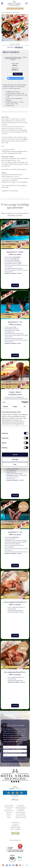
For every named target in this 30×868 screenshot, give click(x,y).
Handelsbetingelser (20, 807)
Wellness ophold (9, 805)
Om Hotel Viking (20, 814)
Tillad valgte (15, 459)
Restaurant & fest (9, 810)
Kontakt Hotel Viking (20, 817)
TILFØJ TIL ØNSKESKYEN (16, 78)
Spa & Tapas (16, 12)
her (26, 169)
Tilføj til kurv (17, 74)
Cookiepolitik (20, 810)
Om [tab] (25, 406)
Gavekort (9, 814)
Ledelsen (9, 816)
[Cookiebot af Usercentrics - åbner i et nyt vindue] (21, 402)
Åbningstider (20, 805)
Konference (9, 809)
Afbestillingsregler (20, 812)
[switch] (26, 438)
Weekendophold (9, 807)
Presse (9, 817)
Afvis (15, 464)
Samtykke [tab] (5, 406)
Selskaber (8, 812)
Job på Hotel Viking (21, 816)
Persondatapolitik (20, 809)
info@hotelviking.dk (7, 178)
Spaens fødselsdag (6, 12)
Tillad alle (15, 454)
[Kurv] (26, 3)
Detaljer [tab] (15, 406)
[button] (2, 3)
